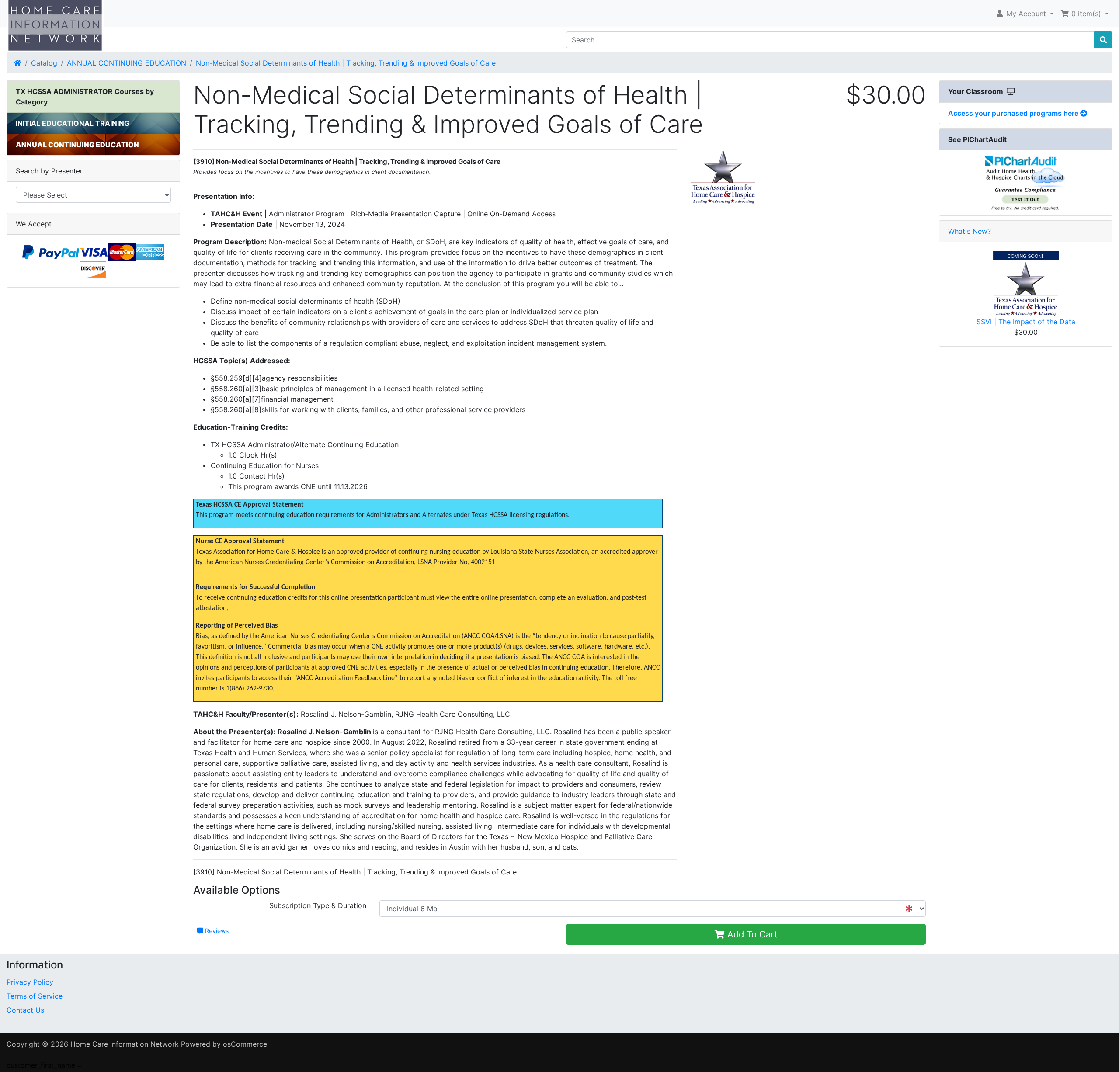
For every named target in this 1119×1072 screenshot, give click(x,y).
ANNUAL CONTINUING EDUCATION (126, 63)
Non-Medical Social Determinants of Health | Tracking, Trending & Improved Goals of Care (346, 63)
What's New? (969, 231)
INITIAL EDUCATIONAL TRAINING (72, 123)
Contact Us (25, 1010)
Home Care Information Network (124, 1044)
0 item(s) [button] (1086, 13)
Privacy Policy (30, 982)
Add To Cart (751, 934)
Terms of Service (35, 996)
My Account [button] (1026, 13)
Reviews (216, 930)
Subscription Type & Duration (317, 905)
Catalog (44, 63)
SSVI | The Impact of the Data (1026, 321)
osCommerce (245, 1044)
